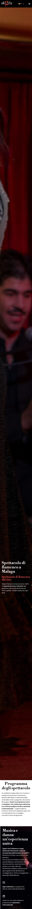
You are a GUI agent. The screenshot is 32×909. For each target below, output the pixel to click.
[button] (29, 3)
